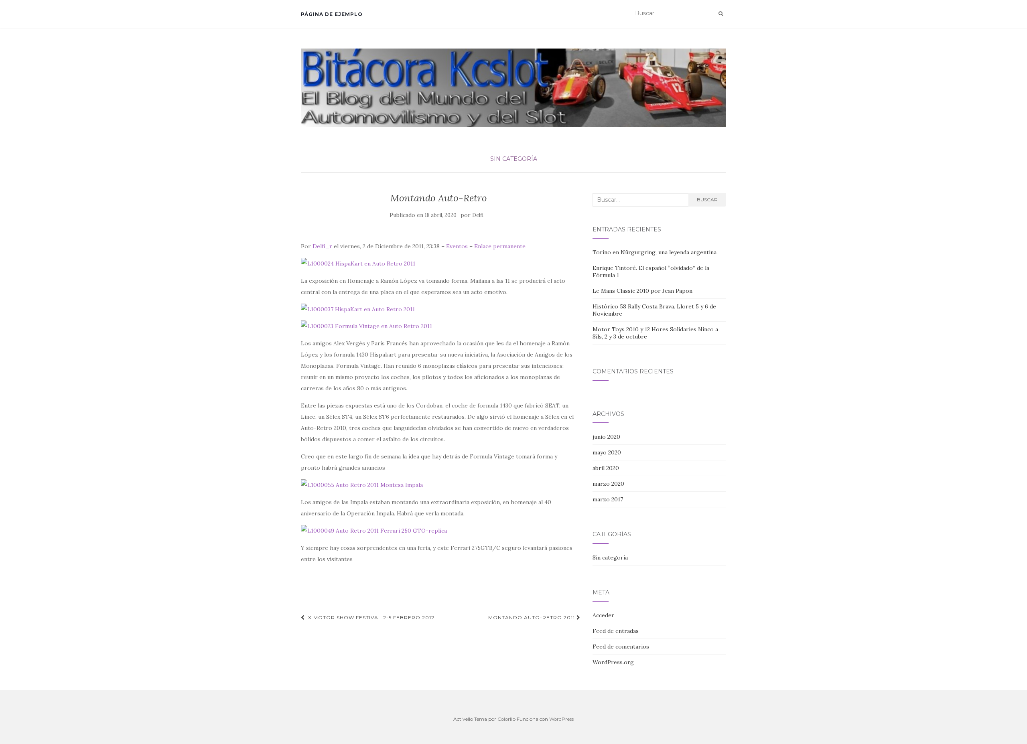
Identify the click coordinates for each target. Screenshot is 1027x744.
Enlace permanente (500, 246)
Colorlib (506, 719)
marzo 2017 (608, 499)
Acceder (603, 615)
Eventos (457, 246)
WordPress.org (613, 662)
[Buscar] (720, 14)
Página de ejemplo (332, 14)
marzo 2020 (608, 483)
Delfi (477, 215)
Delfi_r (322, 246)
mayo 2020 (607, 452)
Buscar (707, 200)
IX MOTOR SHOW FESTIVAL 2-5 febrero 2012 (369, 617)
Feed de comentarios (621, 646)
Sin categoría (513, 158)
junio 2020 (606, 436)
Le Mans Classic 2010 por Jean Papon (642, 290)
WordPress (561, 719)
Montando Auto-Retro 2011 (532, 617)
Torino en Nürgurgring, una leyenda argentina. (655, 252)
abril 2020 (606, 468)
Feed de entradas (616, 631)
